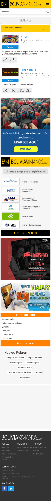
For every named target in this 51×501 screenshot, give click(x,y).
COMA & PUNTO (28, 70)
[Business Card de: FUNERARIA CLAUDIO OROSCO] (21, 185)
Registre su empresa (9, 470)
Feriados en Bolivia (24, 447)
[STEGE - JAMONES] (10, 40)
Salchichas (7, 338)
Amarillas (5, 447)
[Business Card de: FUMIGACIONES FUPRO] (21, 219)
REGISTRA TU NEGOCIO (25, 233)
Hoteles (36, 451)
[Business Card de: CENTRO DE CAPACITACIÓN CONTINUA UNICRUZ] (21, 211)
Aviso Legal (5, 478)
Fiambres (6, 330)
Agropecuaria (8, 319)
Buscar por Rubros (25, 343)
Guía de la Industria (9, 454)
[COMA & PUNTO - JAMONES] (10, 73)
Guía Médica (6, 451)
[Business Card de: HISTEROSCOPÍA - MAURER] (21, 193)
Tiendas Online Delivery (7, 458)
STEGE (24, 37)
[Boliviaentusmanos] (4, 4)
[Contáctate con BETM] (26, 126)
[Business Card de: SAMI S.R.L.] (21, 202)
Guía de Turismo (39, 447)
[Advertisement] (25, 407)
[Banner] (26, 259)
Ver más (10, 47)
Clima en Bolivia (23, 451)
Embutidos (7, 327)
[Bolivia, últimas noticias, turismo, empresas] (22, 439)
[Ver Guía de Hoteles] (26, 297)
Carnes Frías (8, 334)
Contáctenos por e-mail (10, 474)
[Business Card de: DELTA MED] (21, 228)
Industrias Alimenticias (12, 323)
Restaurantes (38, 454)
